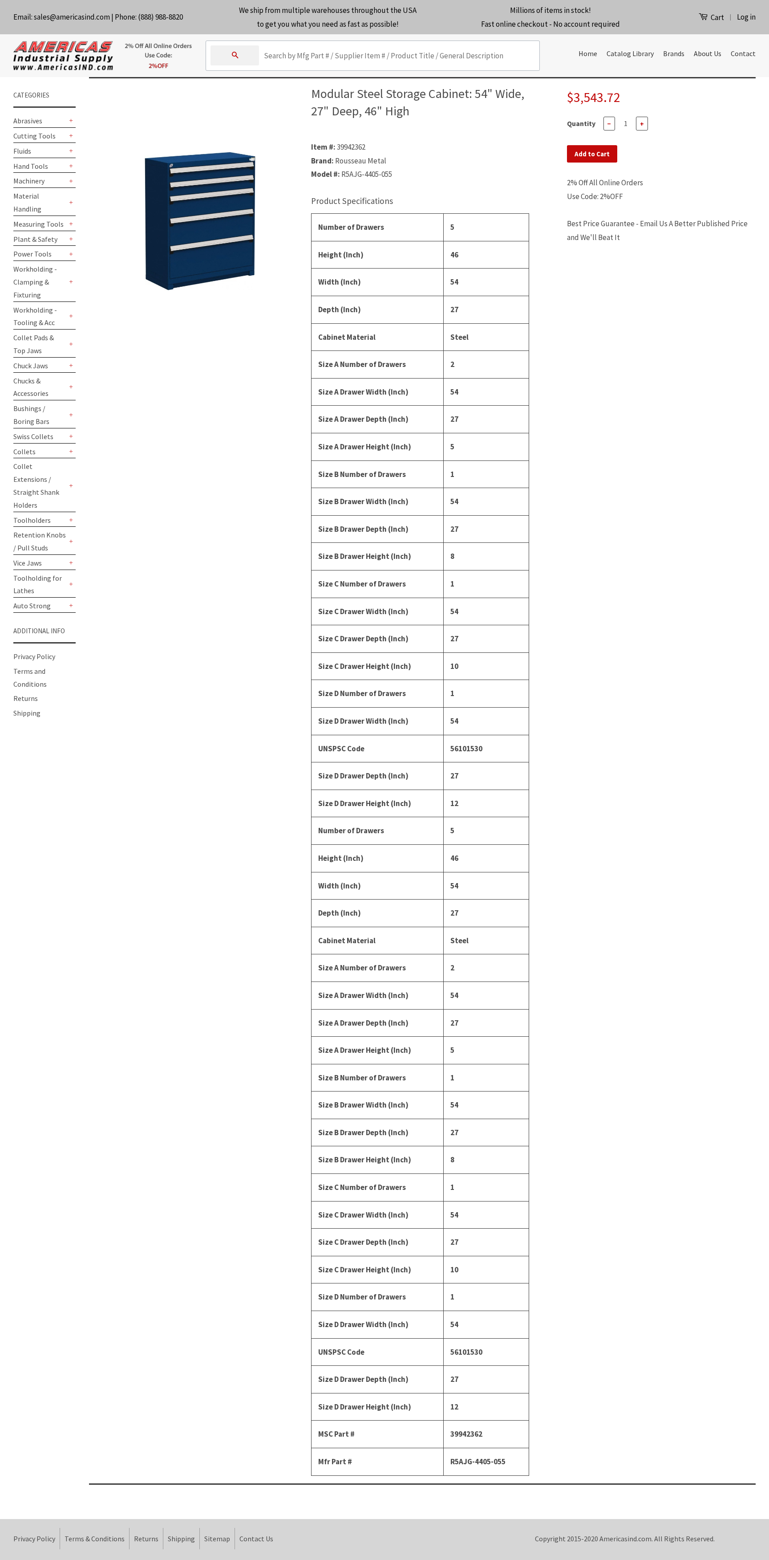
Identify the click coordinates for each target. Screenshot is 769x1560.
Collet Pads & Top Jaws (33, 344)
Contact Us (256, 1538)
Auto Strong (32, 605)
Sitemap (217, 1538)
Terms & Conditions (95, 1538)
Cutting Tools (34, 135)
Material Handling (27, 202)
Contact (743, 53)
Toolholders (32, 520)
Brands (673, 53)
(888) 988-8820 (160, 17)
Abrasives (27, 120)
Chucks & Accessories (31, 387)
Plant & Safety (35, 239)
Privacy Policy (34, 656)
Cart (716, 17)
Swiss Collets (33, 436)
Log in (746, 17)
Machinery (29, 180)
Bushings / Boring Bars (31, 415)
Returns (25, 698)
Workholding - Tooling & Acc (35, 316)
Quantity (581, 123)
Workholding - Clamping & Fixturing (35, 282)
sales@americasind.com (72, 17)
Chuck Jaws (30, 365)
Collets (24, 451)
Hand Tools (30, 166)
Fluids (22, 151)
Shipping (26, 713)
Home (588, 53)
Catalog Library (630, 53)
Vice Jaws (27, 562)
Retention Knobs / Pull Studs (39, 541)
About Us (707, 53)
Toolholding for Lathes (37, 584)
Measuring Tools (38, 224)
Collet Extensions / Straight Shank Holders (36, 485)
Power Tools (32, 253)
